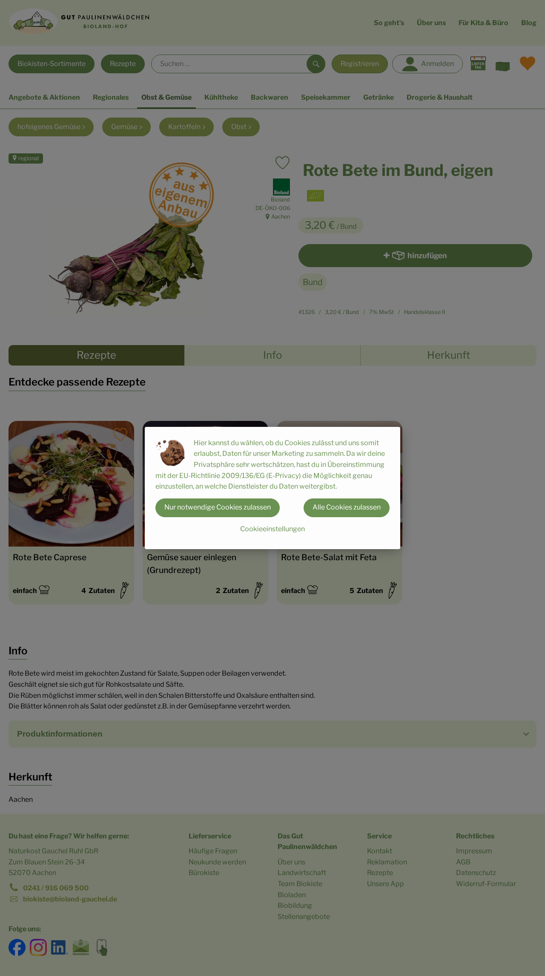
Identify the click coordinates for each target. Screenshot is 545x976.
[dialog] (272, 488)
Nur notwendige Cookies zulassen (217, 507)
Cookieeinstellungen (272, 529)
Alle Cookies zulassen (347, 507)
